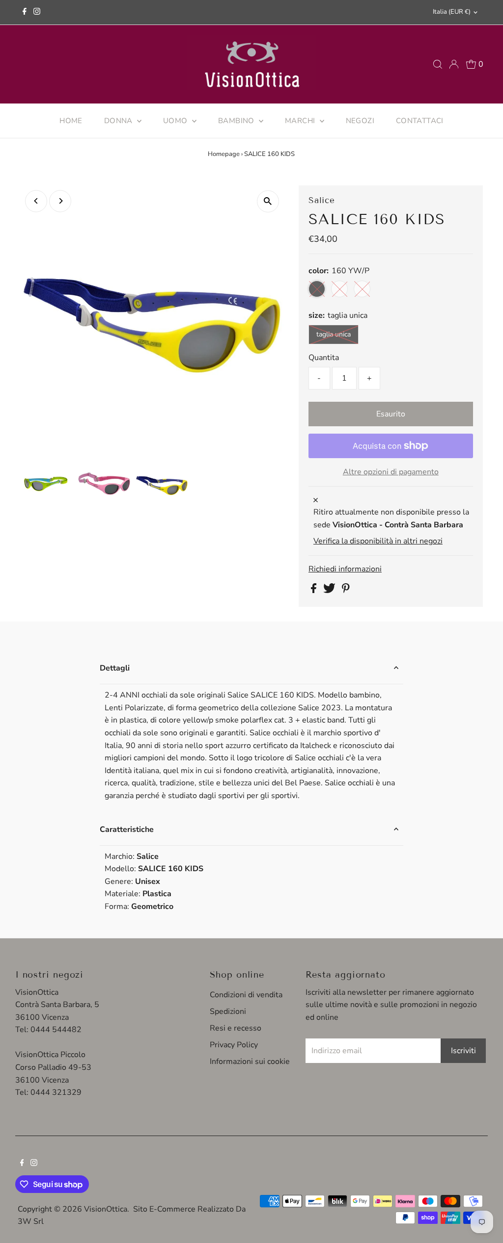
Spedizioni (228, 1011)
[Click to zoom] (268, 201)
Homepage (224, 154)
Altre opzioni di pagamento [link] (391, 471)
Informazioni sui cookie (250, 1061)
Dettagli (115, 668)
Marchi (301, 121)
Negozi (360, 121)
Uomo (176, 121)
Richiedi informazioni (345, 569)
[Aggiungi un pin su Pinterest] (346, 590)
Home (71, 121)
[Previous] (36, 201)
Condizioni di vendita (246, 994)
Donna (119, 121)
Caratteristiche (127, 829)
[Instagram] (37, 12)
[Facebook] (24, 12)
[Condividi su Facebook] (314, 590)
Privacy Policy (234, 1044)
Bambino (237, 121)
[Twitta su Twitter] (330, 590)
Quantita (323, 357)
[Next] (60, 201)
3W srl (31, 1221)
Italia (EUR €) (452, 11)
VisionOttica (105, 1209)
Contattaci (420, 121)
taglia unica (333, 334)
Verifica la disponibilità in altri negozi (378, 541)
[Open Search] (437, 64)
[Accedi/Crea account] (453, 64)
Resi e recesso (235, 1028)
